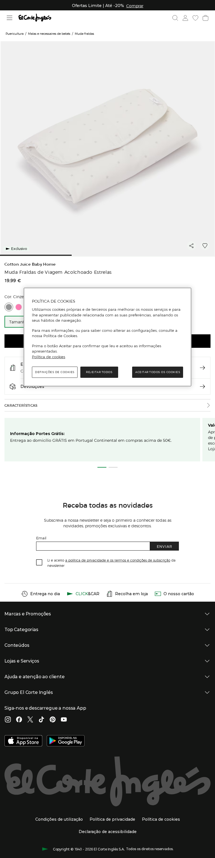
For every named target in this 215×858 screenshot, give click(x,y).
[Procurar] (175, 18)
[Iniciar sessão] (185, 18)
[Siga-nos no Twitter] (30, 720)
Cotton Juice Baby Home (30, 264)
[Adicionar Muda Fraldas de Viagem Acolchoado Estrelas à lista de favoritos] (204, 245)
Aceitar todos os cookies (157, 372)
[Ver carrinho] (205, 18)
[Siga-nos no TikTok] (41, 720)
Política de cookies (48, 357)
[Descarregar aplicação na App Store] (23, 741)
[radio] (8, 307)
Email (41, 537)
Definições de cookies (54, 372)
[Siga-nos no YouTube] (63, 720)
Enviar (164, 546)
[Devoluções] (202, 386)
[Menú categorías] (10, 18)
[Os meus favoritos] (195, 18)
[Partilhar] (191, 245)
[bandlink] (134, 5)
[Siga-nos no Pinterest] (52, 720)
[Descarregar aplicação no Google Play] (66, 741)
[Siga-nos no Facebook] (19, 720)
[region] (107, 337)
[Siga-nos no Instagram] (7, 720)
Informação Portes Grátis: (37, 433)
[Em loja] (202, 367)
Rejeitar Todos (99, 372)
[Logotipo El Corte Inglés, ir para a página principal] (34, 17)
